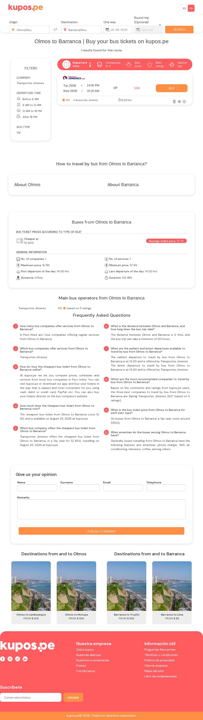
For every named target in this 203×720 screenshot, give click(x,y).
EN (191, 8)
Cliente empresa (156, 666)
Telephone (153, 482)
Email (107, 482)
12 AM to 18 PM (32, 111)
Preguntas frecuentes (160, 650)
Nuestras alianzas (88, 655)
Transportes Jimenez (30, 83)
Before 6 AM (31, 99)
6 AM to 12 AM (32, 105)
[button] (29, 29)
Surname (66, 482)
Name (21, 482)
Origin (13, 22)
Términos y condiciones (161, 655)
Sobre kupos (85, 650)
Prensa (81, 666)
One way (109, 22)
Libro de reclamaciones (161, 676)
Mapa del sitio (154, 671)
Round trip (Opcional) (141, 20)
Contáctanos (85, 671)
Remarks (23, 497)
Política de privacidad (159, 660)
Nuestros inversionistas (92, 660)
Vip (19, 132)
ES (184, 8)
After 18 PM (30, 117)
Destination (69, 22)
